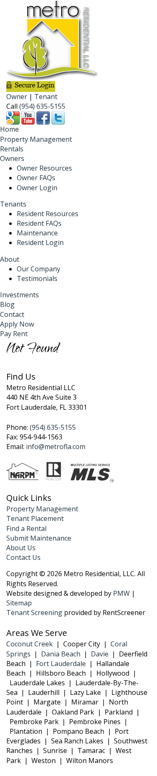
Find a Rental (26, 528)
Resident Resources (47, 213)
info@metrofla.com (55, 446)
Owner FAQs (36, 177)
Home (9, 129)
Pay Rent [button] (14, 333)
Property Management (36, 139)
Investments (19, 294)
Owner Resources (44, 168)
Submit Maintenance (38, 538)
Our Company (38, 268)
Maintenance (37, 232)
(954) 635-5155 (42, 106)
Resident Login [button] (40, 242)
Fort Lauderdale (61, 663)
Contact (12, 314)
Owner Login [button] (37, 187)
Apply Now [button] (17, 324)
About (9, 259)
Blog (7, 304)
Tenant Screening (34, 612)
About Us (21, 547)
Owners (12, 158)
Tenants (13, 204)
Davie (99, 654)
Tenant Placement (35, 518)
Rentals (11, 148)
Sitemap (19, 603)
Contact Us (23, 557)
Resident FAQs (39, 223)
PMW (121, 593)
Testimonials (37, 278)
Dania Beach (60, 654)
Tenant (45, 96)
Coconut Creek (29, 643)
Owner (16, 96)
